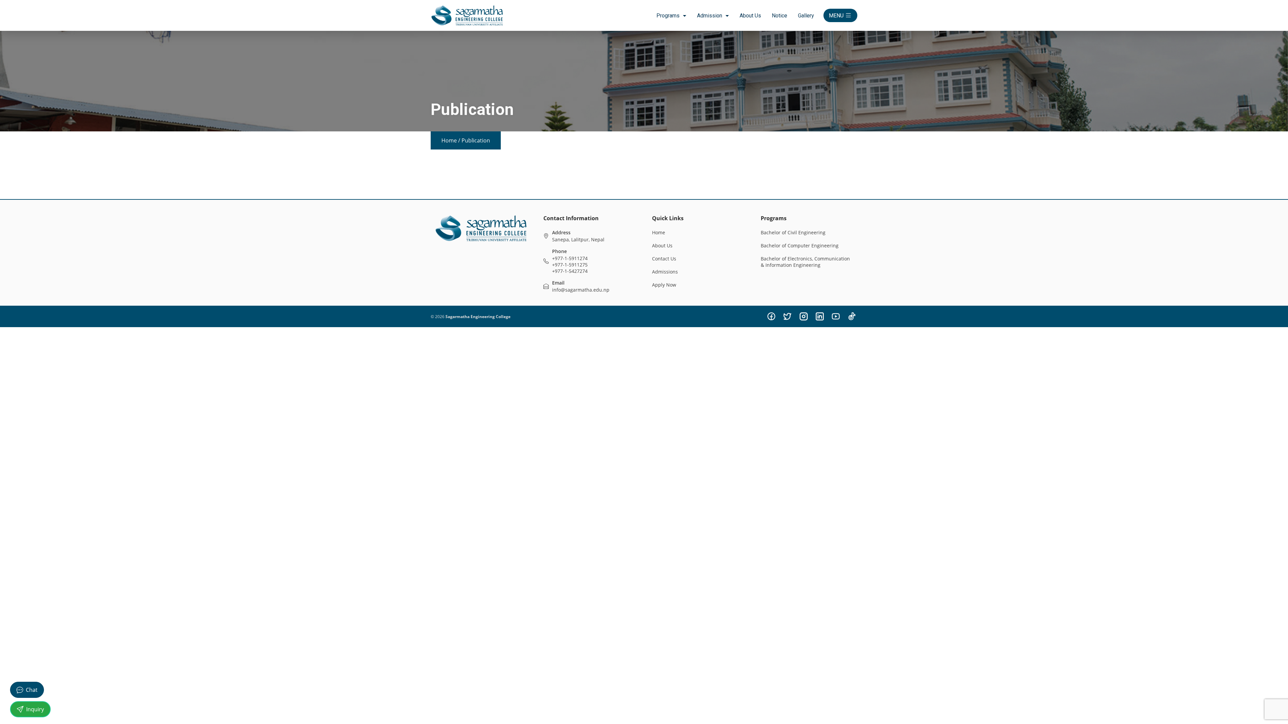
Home (449, 140)
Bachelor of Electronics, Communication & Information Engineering (805, 261)
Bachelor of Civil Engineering (793, 232)
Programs (668, 15)
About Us (750, 15)
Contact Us (664, 258)
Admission (709, 15)
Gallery (806, 15)
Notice (779, 15)
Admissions (665, 271)
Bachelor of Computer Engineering (800, 245)
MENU (836, 15)
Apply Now (664, 285)
